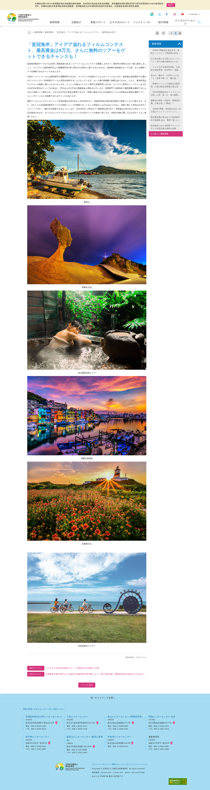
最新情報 (38, 32)
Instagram (174, 14)
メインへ (5, 2)
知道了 (171, 5)
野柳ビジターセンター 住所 (162, 716)
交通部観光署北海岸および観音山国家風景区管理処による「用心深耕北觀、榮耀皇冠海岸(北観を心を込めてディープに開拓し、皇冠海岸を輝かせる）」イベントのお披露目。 (88, 674)
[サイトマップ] (159, 14)
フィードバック (141, 764)
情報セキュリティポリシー (122, 764)
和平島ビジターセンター (37, 737)
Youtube (182, 14)
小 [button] (171, 33)
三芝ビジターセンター (77, 716)
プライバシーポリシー (101, 764)
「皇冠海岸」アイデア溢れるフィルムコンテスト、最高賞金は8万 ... (86, 32)
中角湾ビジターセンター (119, 737)
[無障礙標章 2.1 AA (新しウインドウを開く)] (178, 781)
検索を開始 (199, 22)
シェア (163, 33)
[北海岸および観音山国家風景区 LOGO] (23, 18)
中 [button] (175, 33)
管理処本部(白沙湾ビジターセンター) (44, 716)
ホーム (29, 33)
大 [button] (180, 33)
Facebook (166, 14)
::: (41, 12)
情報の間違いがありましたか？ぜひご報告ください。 (44, 709)
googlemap (56, 723)
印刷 (157, 33)
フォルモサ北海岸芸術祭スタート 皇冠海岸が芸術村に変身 (64, 668)
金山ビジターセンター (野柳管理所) (125, 716)
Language (193, 14)
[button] (105, 698)
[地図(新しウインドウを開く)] (152, 14)
